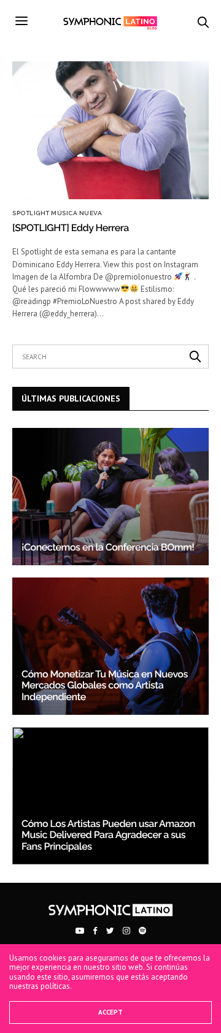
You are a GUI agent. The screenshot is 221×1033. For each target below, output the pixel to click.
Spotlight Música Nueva (57, 213)
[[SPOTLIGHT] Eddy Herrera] (110, 130)
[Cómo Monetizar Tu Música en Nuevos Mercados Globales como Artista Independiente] (110, 646)
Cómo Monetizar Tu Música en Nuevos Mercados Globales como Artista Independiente (104, 685)
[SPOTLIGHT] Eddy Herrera (70, 228)
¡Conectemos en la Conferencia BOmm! (107, 547)
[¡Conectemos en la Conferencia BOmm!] (110, 496)
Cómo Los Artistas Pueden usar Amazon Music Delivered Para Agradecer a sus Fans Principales (108, 835)
